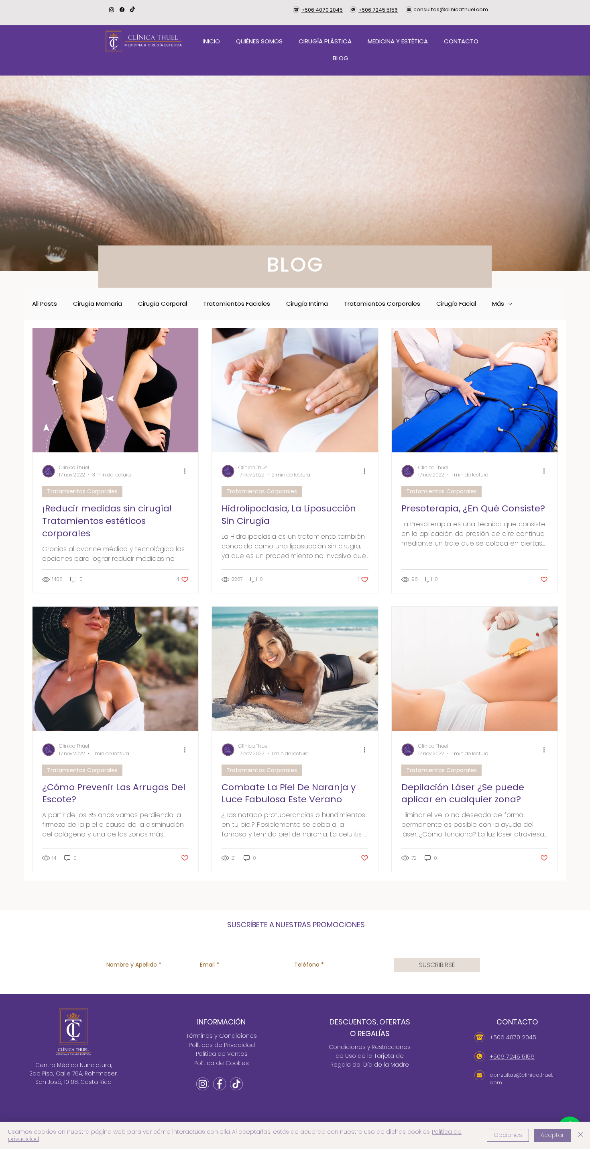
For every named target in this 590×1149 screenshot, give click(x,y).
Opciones (508, 1135)
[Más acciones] (187, 471)
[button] (325, 41)
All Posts (44, 303)
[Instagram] (111, 9)
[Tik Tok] (236, 1083)
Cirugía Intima (307, 303)
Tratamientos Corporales (382, 303)
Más (498, 303)
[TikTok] (132, 9)
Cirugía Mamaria (97, 303)
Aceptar (552, 1135)
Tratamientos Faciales (236, 303)
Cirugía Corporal (162, 303)
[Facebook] (122, 9)
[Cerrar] (580, 1135)
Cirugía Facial (456, 303)
